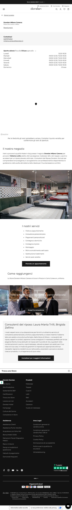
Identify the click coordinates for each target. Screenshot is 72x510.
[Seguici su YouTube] (13, 470)
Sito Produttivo (8, 387)
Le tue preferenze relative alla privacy (44, 508)
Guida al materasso (33, 408)
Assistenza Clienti (9, 424)
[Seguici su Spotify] (22, 470)
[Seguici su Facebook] (4, 470)
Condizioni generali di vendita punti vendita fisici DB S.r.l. (45, 496)
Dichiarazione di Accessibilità (19, 499)
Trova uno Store (8, 397)
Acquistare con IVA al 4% (12, 431)
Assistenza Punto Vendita (12, 428)
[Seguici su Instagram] (8, 470)
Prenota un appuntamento (36, 264)
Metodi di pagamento (11, 453)
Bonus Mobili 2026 (10, 435)
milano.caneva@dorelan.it (13, 41)
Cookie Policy (38, 439)
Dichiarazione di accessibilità (44, 443)
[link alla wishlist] (64, 9)
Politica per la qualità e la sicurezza (42, 447)
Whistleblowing (39, 452)
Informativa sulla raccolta (19, 508)
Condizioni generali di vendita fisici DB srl (41, 431)
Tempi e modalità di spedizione (10, 449)
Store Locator (9, 15)
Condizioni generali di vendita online (41, 426)
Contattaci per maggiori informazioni (36, 358)
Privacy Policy (38, 436)
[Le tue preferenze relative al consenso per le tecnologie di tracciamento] (1, 382)
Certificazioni (8, 394)
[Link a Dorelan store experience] (36, 300)
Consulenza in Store (10, 415)
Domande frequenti (10, 457)
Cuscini (28, 391)
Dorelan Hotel (8, 404)
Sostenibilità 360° (9, 391)
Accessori (29, 401)
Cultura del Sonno (9, 411)
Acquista (41, 2)
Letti (27, 394)
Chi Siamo (6, 384)
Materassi (29, 384)
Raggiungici (8, 28)
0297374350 (8, 39)
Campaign (7, 408)
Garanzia (29, 404)
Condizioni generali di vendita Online (19, 496)
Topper (28, 387)
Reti (27, 397)
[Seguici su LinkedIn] (17, 470)
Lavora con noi (8, 401)
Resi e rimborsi (8, 444)
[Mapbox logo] (4, 134)
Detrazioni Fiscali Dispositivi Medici (13, 439)
